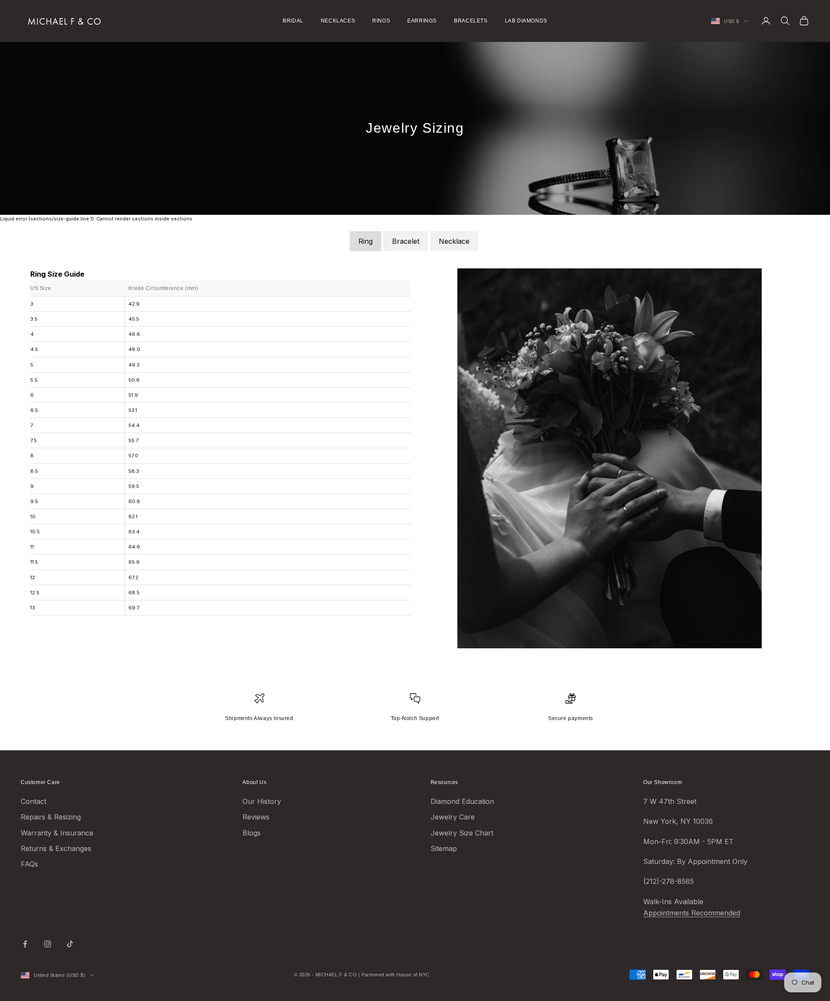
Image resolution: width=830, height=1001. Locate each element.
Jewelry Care (453, 817)
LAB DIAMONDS (526, 21)
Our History (262, 801)
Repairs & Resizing (51, 817)
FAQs (29, 864)
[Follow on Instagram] (47, 944)
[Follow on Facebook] (25, 944)
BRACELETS (470, 21)
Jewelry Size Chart (462, 833)
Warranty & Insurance (57, 833)
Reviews (256, 817)
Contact (33, 801)
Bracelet (405, 241)
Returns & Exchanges (56, 848)
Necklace (454, 241)
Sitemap (444, 848)
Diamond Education (462, 801)
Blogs (252, 833)
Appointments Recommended (691, 913)
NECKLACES (338, 21)
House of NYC (413, 974)
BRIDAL (293, 21)
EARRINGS (422, 21)
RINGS (381, 21)
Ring (365, 241)
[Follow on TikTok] (70, 944)
